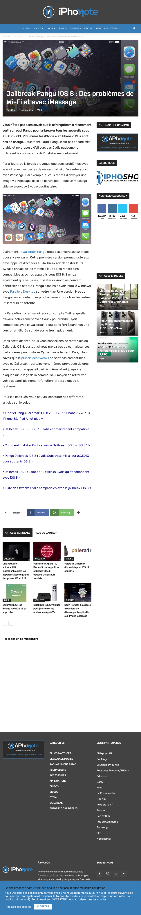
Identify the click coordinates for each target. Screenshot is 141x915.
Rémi (12, 110)
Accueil (26, 28)
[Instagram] (108, 873)
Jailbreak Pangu (34, 252)
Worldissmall (104, 838)
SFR (99, 833)
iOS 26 (49, 28)
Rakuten (101, 810)
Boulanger (103, 759)
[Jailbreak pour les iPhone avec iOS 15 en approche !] (16, 592)
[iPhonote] (70, 12)
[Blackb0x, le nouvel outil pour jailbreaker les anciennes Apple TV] (46, 592)
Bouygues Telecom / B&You (113, 770)
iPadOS (63, 28)
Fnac (99, 787)
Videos (54, 791)
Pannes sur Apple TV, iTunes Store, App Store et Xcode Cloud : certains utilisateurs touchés (46, 571)
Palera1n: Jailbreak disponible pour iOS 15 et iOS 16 (76, 567)
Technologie (58, 769)
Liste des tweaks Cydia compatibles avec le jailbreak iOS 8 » (48, 488)
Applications (58, 780)
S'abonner (133, 205)
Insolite (70, 600)
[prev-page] (5, 623)
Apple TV (39, 600)
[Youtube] (124, 874)
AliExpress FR (104, 753)
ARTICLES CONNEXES (17, 532)
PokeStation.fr (105, 804)
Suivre (112, 205)
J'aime (102, 205)
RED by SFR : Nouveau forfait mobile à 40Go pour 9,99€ (117, 350)
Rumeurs (75, 28)
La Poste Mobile (106, 793)
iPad (98, 28)
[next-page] (10, 623)
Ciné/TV (54, 786)
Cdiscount (102, 776)
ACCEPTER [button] (42, 906)
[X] (116, 874)
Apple (37, 28)
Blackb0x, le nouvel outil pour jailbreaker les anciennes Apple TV (46, 609)
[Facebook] (99, 874)
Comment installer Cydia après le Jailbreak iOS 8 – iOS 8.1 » (47, 445)
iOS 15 (7, 600)
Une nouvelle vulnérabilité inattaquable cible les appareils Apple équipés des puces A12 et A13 (16, 571)
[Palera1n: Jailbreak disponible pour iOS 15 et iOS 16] (77, 551)
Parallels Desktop (22, 291)
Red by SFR (103, 816)
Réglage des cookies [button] (18, 906)
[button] (134, 28)
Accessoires (58, 775)
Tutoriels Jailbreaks (63, 808)
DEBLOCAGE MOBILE (61, 758)
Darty (100, 781)
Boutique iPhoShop (108, 764)
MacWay (101, 799)
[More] (78, 512)
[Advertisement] (117, 247)
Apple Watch (111, 28)
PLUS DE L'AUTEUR (46, 532)
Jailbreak (19, 36)
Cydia (53, 797)
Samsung (102, 827)
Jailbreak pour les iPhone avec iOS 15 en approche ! (14, 609)
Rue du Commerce (107, 821)
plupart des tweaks (35, 358)
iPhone (88, 28)
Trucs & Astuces (60, 753)
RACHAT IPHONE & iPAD (63, 764)
